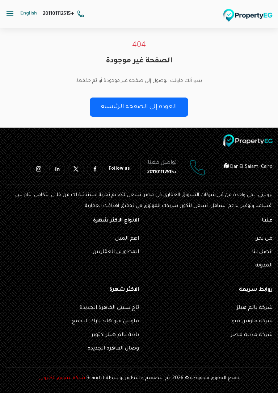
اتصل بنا (262, 252)
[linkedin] (57, 169)
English (28, 13)
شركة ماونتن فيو (252, 321)
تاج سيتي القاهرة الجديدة (109, 308)
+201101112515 (58, 14)
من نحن (263, 239)
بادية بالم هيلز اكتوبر (115, 335)
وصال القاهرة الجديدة (113, 349)
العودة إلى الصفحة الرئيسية (139, 107)
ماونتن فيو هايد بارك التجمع (105, 321)
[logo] (248, 15)
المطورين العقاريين (116, 252)
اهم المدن (127, 239)
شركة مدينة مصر (252, 335)
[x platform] (76, 169)
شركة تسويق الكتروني (61, 378)
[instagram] (38, 169)
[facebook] (95, 169)
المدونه (264, 266)
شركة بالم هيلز (255, 308)
